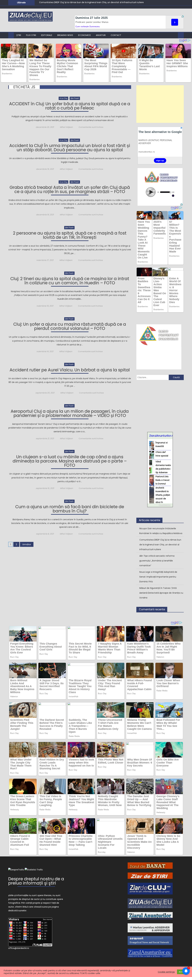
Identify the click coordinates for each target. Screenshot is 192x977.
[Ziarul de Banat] (150, 865)
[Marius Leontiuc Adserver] (150, 927)
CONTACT (116, 35)
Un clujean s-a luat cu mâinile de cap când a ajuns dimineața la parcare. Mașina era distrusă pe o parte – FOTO (70, 461)
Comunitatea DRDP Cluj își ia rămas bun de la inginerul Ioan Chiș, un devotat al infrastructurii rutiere (160, 544)
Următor (26, 544)
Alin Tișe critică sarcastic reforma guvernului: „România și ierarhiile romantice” (80, 2)
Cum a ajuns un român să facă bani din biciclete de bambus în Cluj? (69, 509)
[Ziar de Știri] (150, 875)
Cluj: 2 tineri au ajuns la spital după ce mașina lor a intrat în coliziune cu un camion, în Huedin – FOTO (69, 281)
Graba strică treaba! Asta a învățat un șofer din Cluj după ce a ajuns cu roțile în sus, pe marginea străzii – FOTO (70, 190)
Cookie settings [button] (166, 972)
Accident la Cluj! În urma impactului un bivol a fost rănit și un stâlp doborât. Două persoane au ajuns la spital (69, 148)
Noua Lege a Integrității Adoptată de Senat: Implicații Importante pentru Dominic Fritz (158, 576)
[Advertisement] (160, 104)
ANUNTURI (101, 35)
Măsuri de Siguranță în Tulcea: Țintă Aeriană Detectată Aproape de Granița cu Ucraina (161, 593)
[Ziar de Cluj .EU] (150, 888)
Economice (84, 35)
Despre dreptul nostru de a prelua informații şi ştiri (36, 881)
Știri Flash (74, 98)
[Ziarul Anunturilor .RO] (150, 915)
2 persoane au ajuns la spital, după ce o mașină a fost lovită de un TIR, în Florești (69, 235)
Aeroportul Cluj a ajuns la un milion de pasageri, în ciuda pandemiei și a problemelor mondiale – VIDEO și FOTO (70, 413)
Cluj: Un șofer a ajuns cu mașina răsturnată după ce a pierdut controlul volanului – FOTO (69, 326)
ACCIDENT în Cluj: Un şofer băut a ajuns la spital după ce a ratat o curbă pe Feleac (69, 106)
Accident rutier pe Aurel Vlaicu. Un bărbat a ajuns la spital (70, 370)
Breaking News (65, 35)
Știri (18, 35)
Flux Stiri (31, 35)
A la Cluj (63, 98)
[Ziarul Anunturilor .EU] (150, 952)
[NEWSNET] (150, 940)
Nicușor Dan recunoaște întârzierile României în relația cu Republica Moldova (160, 531)
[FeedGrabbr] (160, 505)
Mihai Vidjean (66, 127)
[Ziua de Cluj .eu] (150, 903)
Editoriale (46, 35)
